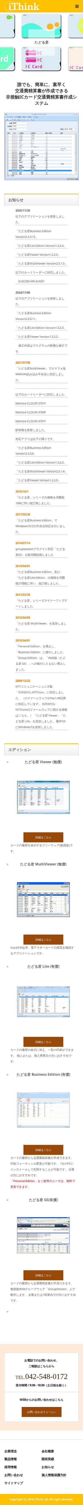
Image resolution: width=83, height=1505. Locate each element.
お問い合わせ (13, 1475)
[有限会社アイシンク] (22, 6)
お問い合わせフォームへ (41, 1412)
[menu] (77, 6)
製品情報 (10, 1459)
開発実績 (48, 1459)
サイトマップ (13, 1483)
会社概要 (48, 1451)
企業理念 (10, 1451)
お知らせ (48, 1467)
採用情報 (10, 1467)
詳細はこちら (43, 837)
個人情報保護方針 (54, 1475)
